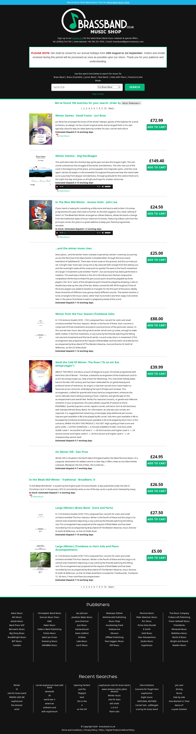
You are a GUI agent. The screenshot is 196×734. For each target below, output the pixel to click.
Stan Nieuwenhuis (147, 637)
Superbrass (146, 645)
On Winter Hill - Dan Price (71, 452)
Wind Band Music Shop (118, 2)
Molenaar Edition (114, 613)
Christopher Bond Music (49, 613)
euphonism (146, 693)
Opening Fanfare (82, 685)
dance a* (179, 705)
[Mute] (103, 186)
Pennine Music (147, 613)
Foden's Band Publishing (49, 629)
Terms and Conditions (72, 730)
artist (16, 709)
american (49, 703)
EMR (49, 621)
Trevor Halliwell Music (179, 621)
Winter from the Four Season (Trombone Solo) (84, 314)
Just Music (82, 625)
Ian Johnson (82, 613)
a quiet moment (179, 709)
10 (105, 108)
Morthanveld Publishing (114, 617)
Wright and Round (179, 641)
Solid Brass (146, 633)
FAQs (101, 730)
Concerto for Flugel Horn (147, 689)
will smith (114, 703)
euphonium (17, 701)
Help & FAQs (98, 94)
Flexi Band (103, 77)
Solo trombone (147, 685)
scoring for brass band (147, 709)
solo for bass (114, 699)
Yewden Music (179, 645)
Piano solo (114, 711)
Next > (111, 108)
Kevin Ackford (82, 633)
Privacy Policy (90, 730)
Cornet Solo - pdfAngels (146, 705)
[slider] (109, 186)
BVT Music (17, 641)
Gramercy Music (49, 641)
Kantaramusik (82, 629)
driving (179, 689)
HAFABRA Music (49, 645)
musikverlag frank (114, 625)
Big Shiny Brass (16, 633)
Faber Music (49, 625)
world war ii (49, 699)
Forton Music (49, 633)
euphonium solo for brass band (114, 685)
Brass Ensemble (74, 77)
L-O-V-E (114, 707)
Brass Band (59, 77)
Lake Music (82, 641)
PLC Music (147, 621)
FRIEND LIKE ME (17, 697)
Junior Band (90, 77)
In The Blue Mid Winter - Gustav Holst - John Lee (86, 202)
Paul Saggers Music (114, 641)
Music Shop (114, 621)
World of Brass (179, 637)
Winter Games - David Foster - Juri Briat (80, 115)
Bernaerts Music (17, 629)
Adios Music (17, 613)
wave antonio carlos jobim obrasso (114, 690)
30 (49, 695)
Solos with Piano (118, 77)
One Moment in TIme (179, 701)
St (17, 689)
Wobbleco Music (179, 633)
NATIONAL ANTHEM (146, 701)
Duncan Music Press (49, 617)
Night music (147, 697)
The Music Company (179, 613)
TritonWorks (179, 625)
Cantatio (17, 645)
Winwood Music (179, 629)
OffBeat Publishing (114, 637)
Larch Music (82, 645)
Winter (17, 685)
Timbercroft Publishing (179, 617)
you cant (179, 685)
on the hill (82, 709)
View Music (64, 136)
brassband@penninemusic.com (128, 41)
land (82, 697)
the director (17, 705)
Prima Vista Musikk (147, 625)
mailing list (77, 38)
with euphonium (50, 711)
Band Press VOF (16, 625)
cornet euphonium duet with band (49, 686)
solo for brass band (17, 693)
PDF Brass (114, 645)
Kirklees (82, 637)
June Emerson (82, 621)
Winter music (114, 695)
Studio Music (147, 641)
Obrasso (114, 633)
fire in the (82, 701)
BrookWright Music (17, 637)
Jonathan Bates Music (82, 617)
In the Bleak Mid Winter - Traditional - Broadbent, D (62, 479)
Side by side (179, 697)
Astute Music (17, 621)
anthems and (49, 707)
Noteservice (114, 629)
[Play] (57, 186)
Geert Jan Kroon (49, 637)
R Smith (147, 629)
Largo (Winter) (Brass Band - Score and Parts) (84, 507)
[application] (84, 186)
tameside (49, 691)
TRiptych (82, 693)
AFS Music (17, 617)
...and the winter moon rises (73, 248)
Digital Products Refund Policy (120, 730)
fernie (179, 693)
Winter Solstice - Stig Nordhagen (76, 156)
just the (82, 689)
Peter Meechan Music (146, 617)
